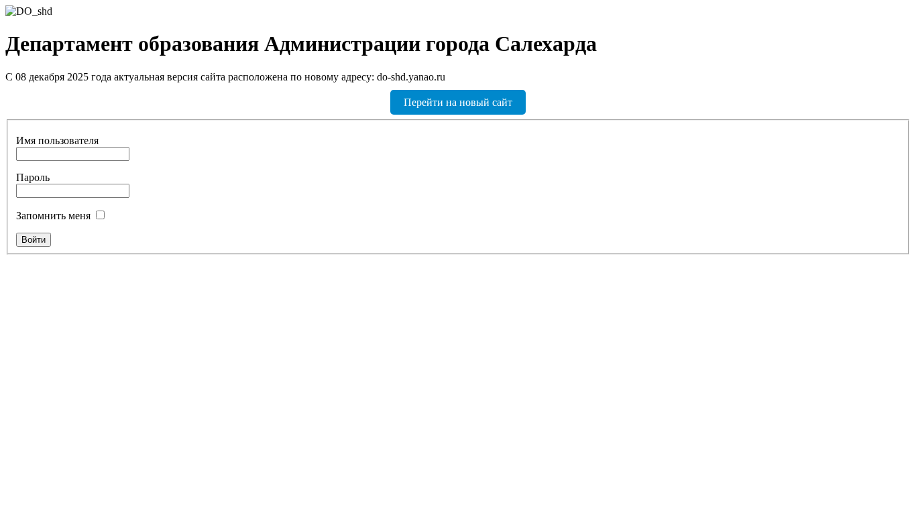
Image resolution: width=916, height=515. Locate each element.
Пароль (33, 177)
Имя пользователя (57, 140)
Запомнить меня (53, 215)
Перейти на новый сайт (458, 102)
